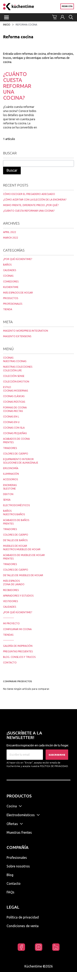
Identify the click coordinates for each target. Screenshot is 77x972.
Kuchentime (10, 287)
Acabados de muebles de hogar (24, 555)
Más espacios (11, 580)
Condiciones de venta (23, 926)
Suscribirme (57, 754)
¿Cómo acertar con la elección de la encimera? (34, 199)
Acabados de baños (16, 520)
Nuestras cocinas (14, 361)
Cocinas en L (11, 416)
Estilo (7, 387)
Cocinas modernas (15, 390)
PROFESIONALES (12, 303)
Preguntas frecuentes (18, 651)
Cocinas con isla (14, 427)
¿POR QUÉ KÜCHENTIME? (17, 259)
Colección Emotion (16, 381)
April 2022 (9, 232)
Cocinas (8, 357)
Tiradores (10, 448)
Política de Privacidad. (54, 766)
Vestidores (10, 601)
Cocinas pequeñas (15, 433)
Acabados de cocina (16, 438)
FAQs (10, 892)
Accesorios (10, 479)
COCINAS (8, 275)
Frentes (8, 442)
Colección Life (12, 370)
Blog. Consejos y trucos (19, 657)
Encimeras (10, 485)
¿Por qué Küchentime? (17, 612)
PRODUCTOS (10, 298)
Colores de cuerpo (15, 453)
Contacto (10, 662)
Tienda (7, 309)
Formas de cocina (15, 407)
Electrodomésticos (16, 505)
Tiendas (8, 634)
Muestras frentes (19, 832)
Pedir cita (67, 6)
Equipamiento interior (18, 459)
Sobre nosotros (18, 866)
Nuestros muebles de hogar (21, 549)
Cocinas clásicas (13, 396)
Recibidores (11, 590)
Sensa (6, 499)
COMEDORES (10, 281)
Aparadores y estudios (18, 595)
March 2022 (10, 237)
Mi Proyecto (11, 623)
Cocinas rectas (13, 411)
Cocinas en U (11, 422)
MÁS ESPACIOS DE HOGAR (18, 292)
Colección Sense (13, 376)
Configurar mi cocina (17, 629)
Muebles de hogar (15, 545)
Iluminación (11, 473)
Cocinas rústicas (14, 401)
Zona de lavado (13, 584)
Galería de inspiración (17, 646)
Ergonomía (10, 468)
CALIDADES (9, 270)
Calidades (9, 606)
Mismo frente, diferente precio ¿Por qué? (31, 205)
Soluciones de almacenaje (20, 462)
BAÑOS (7, 264)
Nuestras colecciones (17, 366)
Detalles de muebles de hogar (23, 575)
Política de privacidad (23, 917)
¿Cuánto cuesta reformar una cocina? (17, 85)
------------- (8, 618)
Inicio (7, 24)
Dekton (8, 494)
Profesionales (17, 857)
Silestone (9, 488)
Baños (7, 510)
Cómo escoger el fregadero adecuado (29, 194)
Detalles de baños (15, 540)
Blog (10, 875)
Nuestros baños (14, 514)
